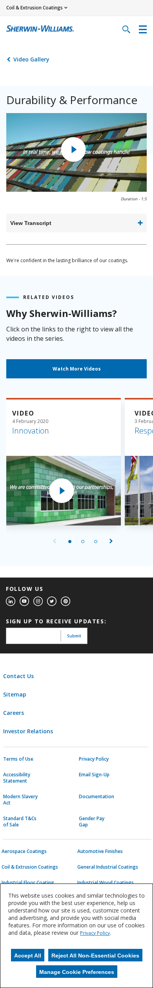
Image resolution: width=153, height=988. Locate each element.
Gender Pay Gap (91, 821)
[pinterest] (65, 601)
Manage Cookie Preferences (76, 972)
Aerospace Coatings (24, 851)
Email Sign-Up (94, 775)
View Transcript (30, 223)
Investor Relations (28, 731)
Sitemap (14, 694)
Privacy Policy (94, 759)
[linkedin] (10, 601)
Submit (74, 636)
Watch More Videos (77, 368)
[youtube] (24, 601)
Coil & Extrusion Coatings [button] (34, 7)
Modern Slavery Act (20, 800)
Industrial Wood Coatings (105, 883)
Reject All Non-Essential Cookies (95, 955)
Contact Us (18, 676)
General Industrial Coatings (107, 867)
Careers (13, 712)
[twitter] (51, 601)
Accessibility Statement (16, 778)
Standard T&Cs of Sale (19, 821)
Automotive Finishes (100, 851)
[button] (73, 149)
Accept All (27, 955)
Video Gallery (31, 59)
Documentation (96, 797)
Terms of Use (18, 759)
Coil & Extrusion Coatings (30, 867)
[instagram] (38, 601)
